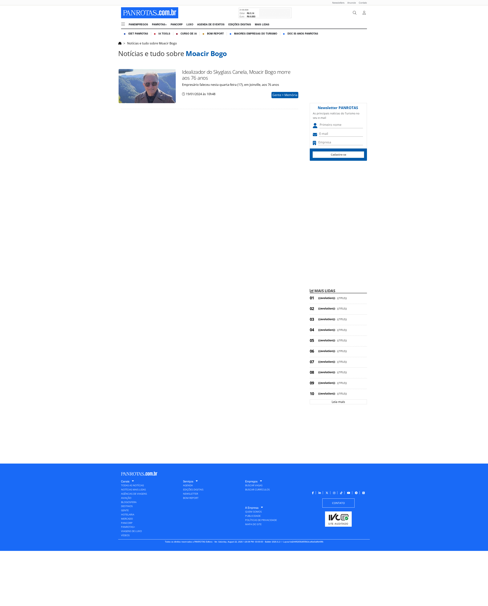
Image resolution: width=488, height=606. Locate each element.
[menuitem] (336, 2)
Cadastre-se (338, 154)
